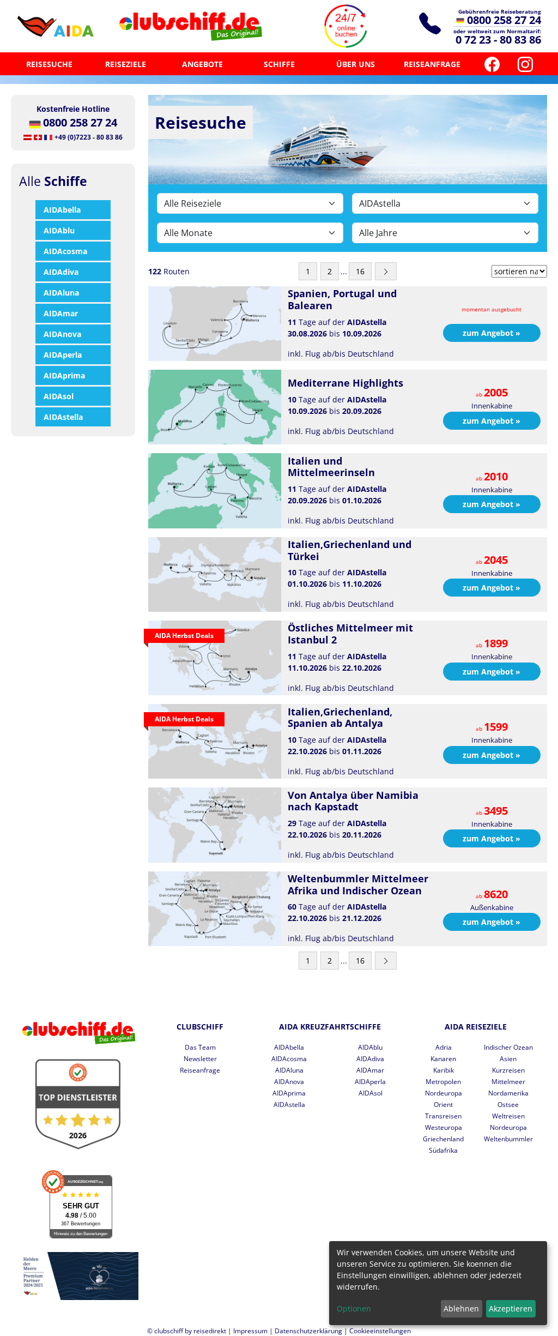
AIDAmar (61, 313)
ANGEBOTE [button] (202, 64)
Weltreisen (508, 1116)
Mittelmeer (508, 1081)
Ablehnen (461, 1308)
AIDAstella (63, 417)
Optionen (354, 1308)
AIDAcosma (65, 251)
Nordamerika (508, 1093)
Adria (443, 1047)
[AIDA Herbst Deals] (214, 657)
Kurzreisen (508, 1070)
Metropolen (443, 1081)
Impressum (250, 1330)
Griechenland (443, 1139)
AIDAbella (62, 209)
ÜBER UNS (355, 64)
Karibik (443, 1070)
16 (360, 271)
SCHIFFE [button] (279, 64)
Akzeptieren (510, 1308)
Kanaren (443, 1058)
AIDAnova (62, 334)
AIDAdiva (61, 272)
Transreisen (443, 1116)
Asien (508, 1058)
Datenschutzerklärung (308, 1330)
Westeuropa (443, 1127)
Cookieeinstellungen (380, 1330)
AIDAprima (64, 375)
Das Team (200, 1047)
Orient (443, 1104)
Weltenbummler (508, 1139)
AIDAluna (61, 292)
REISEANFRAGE (432, 64)
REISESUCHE (49, 64)
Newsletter (200, 1058)
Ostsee (508, 1104)
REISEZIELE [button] (125, 64)
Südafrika (443, 1150)
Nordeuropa (443, 1093)
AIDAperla (63, 355)
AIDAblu (59, 230)
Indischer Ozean (508, 1047)
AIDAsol (59, 396)
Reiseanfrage (200, 1070)
